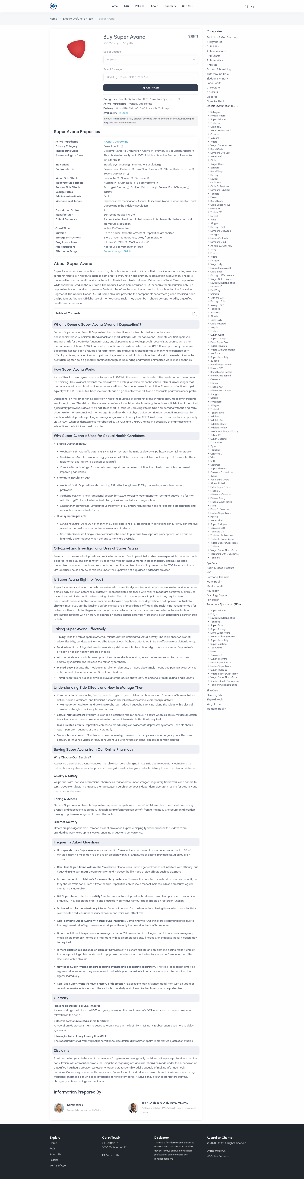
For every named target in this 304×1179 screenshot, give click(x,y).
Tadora (214, 331)
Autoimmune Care (218, 74)
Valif (212, 461)
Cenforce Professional (221, 472)
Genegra (215, 208)
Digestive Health (216, 101)
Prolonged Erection (115, 187)
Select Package (112, 69)
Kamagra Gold (218, 242)
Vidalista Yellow (218, 427)
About (154, 6)
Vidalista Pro (216, 420)
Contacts (170, 6)
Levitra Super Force (220, 513)
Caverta (214, 134)
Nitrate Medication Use (177, 169)
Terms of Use (58, 1165)
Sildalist (128, 251)
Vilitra (213, 457)
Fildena (214, 383)
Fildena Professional (220, 494)
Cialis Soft (215, 182)
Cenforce (215, 379)
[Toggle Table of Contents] (195, 313)
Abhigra (214, 405)
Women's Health (216, 708)
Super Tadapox (218, 524)
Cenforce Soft (217, 528)
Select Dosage (112, 51)
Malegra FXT (217, 305)
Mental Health (215, 586)
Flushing (109, 182)
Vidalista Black (218, 424)
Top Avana (216, 442)
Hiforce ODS (216, 368)
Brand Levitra (217, 201)
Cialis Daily (216, 320)
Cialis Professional (219, 186)
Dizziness (140, 178)
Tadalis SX (216, 212)
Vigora (213, 256)
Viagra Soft (216, 156)
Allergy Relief (214, 41)
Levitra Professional (220, 268)
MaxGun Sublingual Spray (224, 431)
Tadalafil (215, 557)
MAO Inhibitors (138, 242)
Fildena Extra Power (220, 390)
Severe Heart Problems (117, 169)
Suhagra (215, 112)
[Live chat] (252, 6)
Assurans (215, 312)
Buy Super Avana (124, 37)
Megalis (214, 327)
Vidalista (214, 416)
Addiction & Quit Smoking (222, 37)
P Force (214, 516)
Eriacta (214, 253)
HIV (209, 572)
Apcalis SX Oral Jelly (221, 245)
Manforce (215, 353)
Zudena (214, 360)
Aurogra (214, 394)
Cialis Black (216, 271)
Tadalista (215, 409)
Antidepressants (217, 51)
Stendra (214, 294)
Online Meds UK (216, 1150)
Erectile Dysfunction (116, 164)
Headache (110, 178)
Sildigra (214, 398)
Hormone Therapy (218, 577)
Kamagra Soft (217, 227)
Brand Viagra (217, 171)
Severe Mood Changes (172, 187)
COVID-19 (212, 92)
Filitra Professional (219, 509)
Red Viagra (216, 290)
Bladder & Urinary (217, 78)
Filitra (213, 505)
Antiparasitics (215, 60)
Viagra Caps (217, 164)
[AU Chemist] (78, 6)
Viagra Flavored (218, 346)
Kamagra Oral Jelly (220, 152)
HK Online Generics (218, 1156)
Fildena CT (216, 490)
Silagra (214, 223)
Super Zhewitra (218, 468)
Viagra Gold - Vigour (221, 279)
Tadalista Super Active (222, 539)
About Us (55, 1154)
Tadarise (215, 123)
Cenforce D (216, 453)
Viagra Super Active (220, 145)
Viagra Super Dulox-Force (224, 542)
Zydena (214, 446)
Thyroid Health (215, 699)
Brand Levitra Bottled (221, 372)
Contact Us (112, 1155)
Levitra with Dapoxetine (222, 282)
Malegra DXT (217, 297)
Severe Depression (115, 173)
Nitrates (108, 242)
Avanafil (132, 103)
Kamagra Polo (217, 301)
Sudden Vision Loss (142, 187)
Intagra (214, 249)
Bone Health (214, 83)
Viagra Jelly (216, 264)
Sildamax (215, 464)
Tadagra (215, 450)
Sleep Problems (146, 182)
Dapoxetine (145, 103)
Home (114, 6)
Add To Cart (152, 87)
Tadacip (214, 193)
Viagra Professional (220, 130)
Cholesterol (213, 87)
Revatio (214, 197)
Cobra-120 (215, 435)
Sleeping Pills (214, 695)
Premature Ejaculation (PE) (165, 99)
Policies (139, 6)
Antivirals (212, 64)
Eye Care (212, 563)
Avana (213, 476)
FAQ (126, 6)
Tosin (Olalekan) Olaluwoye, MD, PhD (165, 1102)
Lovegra (214, 260)
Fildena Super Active (221, 502)
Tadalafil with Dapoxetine (223, 684)
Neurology (213, 590)
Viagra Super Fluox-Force (223, 550)
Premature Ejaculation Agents (173, 150)
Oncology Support (218, 595)
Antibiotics (213, 46)
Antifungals (214, 55)
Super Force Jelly (219, 357)
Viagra (213, 141)
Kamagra (215, 175)
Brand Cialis (216, 149)
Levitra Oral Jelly (219, 238)
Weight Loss (214, 704)
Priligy (213, 614)
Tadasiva (215, 546)
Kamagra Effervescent (222, 275)
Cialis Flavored (218, 323)
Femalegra (216, 401)
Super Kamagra (113, 251)
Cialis (213, 160)
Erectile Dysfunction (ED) (78, 18)
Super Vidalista (218, 438)
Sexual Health (112, 146)
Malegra (214, 138)
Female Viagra (217, 115)
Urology (108, 150)
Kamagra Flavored (220, 190)
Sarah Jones (75, 1105)
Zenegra (214, 167)
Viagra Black (217, 520)
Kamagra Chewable (220, 230)
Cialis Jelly (215, 126)
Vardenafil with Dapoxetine (224, 554)
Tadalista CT (217, 531)
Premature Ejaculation (145, 164)
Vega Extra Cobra (219, 479)
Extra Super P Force (220, 487)
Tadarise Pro (217, 412)
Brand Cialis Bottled (220, 375)
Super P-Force (217, 119)
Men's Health (214, 581)
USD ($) (186, 6)
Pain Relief (213, 599)
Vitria (213, 219)
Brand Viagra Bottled (221, 364)
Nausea (125, 178)
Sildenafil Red (217, 483)
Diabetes (212, 96)
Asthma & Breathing (219, 69)
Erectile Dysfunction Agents (134, 150)
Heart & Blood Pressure (220, 567)
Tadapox (215, 308)
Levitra (214, 178)
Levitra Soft (216, 286)
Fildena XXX (216, 386)
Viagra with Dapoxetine (222, 349)
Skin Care (212, 690)
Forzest (214, 216)
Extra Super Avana (220, 342)
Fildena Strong (217, 498)
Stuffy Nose (125, 182)
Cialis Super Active (220, 204)
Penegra (214, 234)
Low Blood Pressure (147, 169)
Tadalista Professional (221, 535)
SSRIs (121, 242)
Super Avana (217, 334)
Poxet (213, 651)
